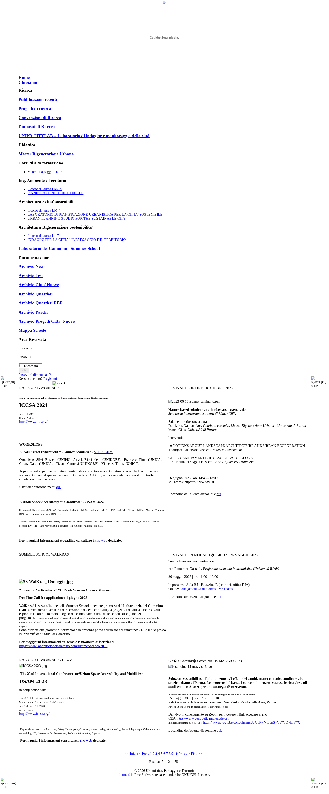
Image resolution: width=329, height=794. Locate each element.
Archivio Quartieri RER (41, 303)
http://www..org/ (33, 421)
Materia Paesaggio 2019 (45, 172)
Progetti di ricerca (35, 108)
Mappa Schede (32, 330)
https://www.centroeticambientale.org (203, 718)
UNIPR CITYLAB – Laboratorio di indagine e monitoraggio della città (84, 135)
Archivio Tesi (31, 275)
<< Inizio (131, 754)
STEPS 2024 (103, 452)
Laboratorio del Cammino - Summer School (59, 248)
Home (24, 77)
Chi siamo (28, 82)
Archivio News (32, 266)
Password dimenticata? (35, 375)
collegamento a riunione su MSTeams (206, 589)
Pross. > (184, 754)
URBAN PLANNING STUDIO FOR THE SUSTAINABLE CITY (77, 218)
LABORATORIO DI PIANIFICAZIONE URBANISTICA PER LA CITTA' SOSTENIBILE (95, 214)
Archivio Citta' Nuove (39, 284)
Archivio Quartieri (36, 294)
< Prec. (144, 754)
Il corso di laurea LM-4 (44, 210)
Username (26, 348)
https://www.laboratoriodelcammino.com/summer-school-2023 (63, 646)
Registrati (50, 379)
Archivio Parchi (33, 312)
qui (58, 487)
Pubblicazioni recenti (38, 99)
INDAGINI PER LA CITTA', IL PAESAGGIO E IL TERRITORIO (77, 240)
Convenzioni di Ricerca (40, 117)
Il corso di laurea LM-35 (45, 189)
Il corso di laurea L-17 (43, 236)
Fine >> (196, 754)
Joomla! (124, 775)
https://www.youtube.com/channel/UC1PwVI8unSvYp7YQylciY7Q (252, 722)
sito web (100, 540)
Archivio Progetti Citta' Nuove (47, 321)
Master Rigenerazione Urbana (46, 154)
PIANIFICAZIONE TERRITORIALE (55, 193)
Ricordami (31, 366)
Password (25, 357)
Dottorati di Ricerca (37, 126)
